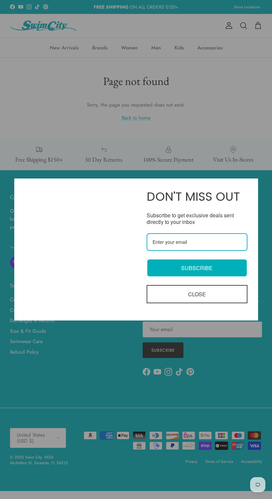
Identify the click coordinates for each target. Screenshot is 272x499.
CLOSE (197, 294)
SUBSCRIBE (197, 268)
